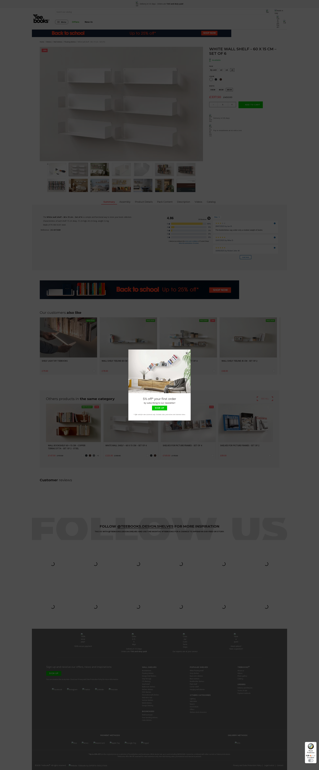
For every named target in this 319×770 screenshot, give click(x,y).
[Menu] (315, 743)
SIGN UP (159, 408)
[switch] (310, 760)
